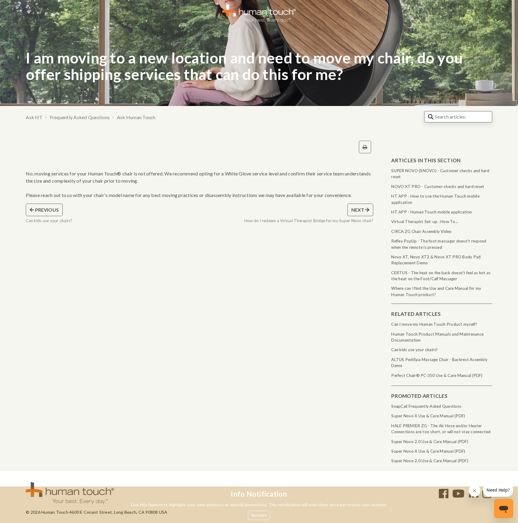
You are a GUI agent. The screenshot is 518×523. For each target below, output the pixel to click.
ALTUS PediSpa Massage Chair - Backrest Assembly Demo (439, 362)
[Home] (259, 12)
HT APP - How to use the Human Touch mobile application (435, 199)
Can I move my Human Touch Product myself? (434, 324)
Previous (46, 210)
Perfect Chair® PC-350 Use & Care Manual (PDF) (436, 375)
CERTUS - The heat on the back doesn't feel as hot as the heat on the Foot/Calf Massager (440, 275)
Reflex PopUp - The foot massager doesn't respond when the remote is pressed (438, 244)
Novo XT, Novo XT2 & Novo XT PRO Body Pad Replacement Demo (436, 259)
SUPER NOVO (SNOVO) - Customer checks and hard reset (440, 173)
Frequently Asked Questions (80, 117)
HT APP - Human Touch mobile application (431, 212)
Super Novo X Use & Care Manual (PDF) (428, 415)
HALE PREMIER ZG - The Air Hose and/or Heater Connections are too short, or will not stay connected (440, 428)
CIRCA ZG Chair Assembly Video (421, 231)
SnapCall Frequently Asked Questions (426, 406)
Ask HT (34, 117)
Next (358, 210)
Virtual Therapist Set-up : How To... (424, 221)
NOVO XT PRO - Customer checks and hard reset (437, 186)
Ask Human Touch (136, 117)
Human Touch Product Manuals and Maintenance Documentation (437, 337)
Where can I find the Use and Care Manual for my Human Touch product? (436, 291)
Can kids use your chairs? (414, 349)
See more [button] (259, 515)
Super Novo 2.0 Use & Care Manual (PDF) (429, 441)
